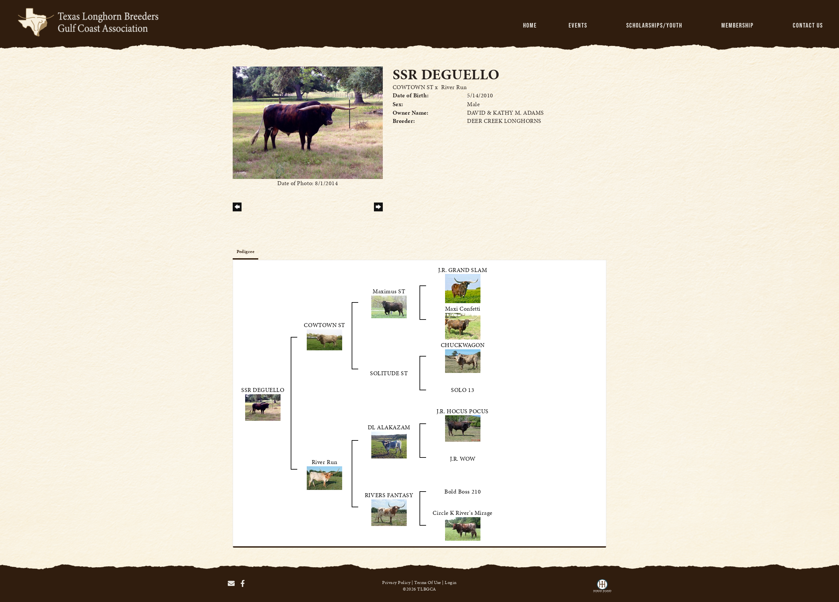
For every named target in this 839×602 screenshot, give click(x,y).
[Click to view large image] (308, 122)
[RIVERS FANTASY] (389, 512)
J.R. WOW (463, 459)
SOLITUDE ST (389, 373)
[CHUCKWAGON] (462, 360)
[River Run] (324, 477)
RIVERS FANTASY (389, 495)
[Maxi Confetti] (462, 325)
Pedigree (245, 251)
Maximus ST (389, 291)
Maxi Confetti (462, 308)
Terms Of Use (427, 582)
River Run (454, 87)
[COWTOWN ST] (324, 339)
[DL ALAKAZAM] (389, 444)
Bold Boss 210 (462, 491)
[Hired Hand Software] (602, 589)
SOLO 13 (462, 390)
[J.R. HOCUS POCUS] (462, 428)
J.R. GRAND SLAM (462, 270)
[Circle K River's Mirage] (462, 528)
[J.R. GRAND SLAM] (462, 288)
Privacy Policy (396, 582)
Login (451, 582)
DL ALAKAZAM (389, 427)
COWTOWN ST (413, 87)
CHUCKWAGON (462, 345)
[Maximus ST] (389, 306)
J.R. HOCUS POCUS (463, 411)
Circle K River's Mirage (462, 513)
